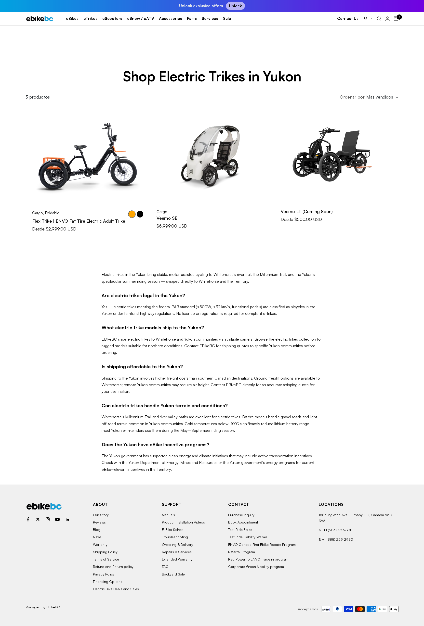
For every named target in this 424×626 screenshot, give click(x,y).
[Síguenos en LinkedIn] (67, 519)
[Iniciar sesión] (387, 18)
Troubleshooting (175, 537)
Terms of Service (106, 559)
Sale (227, 18)
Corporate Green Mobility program (256, 566)
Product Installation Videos (183, 522)
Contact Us (347, 18)
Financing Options (107, 581)
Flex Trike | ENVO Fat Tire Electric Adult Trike (78, 221)
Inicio (30, 39)
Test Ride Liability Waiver (247, 537)
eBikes (72, 18)
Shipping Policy (105, 552)
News (97, 537)
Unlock (235, 5)
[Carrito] (396, 18)
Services (210, 18)
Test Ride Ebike (240, 529)
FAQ (165, 566)
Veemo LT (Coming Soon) (307, 211)
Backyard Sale (173, 574)
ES (366, 18)
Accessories (170, 18)
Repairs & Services (177, 552)
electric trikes (286, 339)
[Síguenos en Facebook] (28, 519)
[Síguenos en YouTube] (57, 519)
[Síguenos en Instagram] (47, 519)
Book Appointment (243, 522)
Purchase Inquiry (241, 515)
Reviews (99, 522)
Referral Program (241, 552)
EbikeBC (53, 607)
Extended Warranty (177, 559)
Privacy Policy (104, 574)
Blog (96, 529)
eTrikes (90, 18)
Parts (192, 18)
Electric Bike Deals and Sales (116, 589)
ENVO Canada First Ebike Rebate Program (262, 544)
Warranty (100, 544)
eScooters (112, 18)
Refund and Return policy (113, 566)
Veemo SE (167, 218)
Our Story (101, 515)
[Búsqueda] (379, 18)
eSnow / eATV (140, 18)
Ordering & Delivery (177, 544)
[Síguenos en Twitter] (37, 519)
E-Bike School (173, 529)
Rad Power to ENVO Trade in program (258, 559)
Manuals (168, 515)
